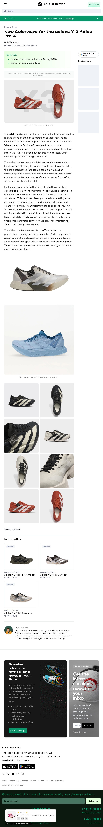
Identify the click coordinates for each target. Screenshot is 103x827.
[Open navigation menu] (5, 4)
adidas (7, 529)
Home (6, 27)
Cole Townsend (11, 42)
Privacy (33, 780)
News (14, 27)
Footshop (69, 18)
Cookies (49, 780)
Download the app (17, 731)
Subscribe (88, 725)
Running (17, 529)
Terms (41, 780)
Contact (24, 780)
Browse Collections (10, 780)
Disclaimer (59, 780)
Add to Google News (88, 54)
